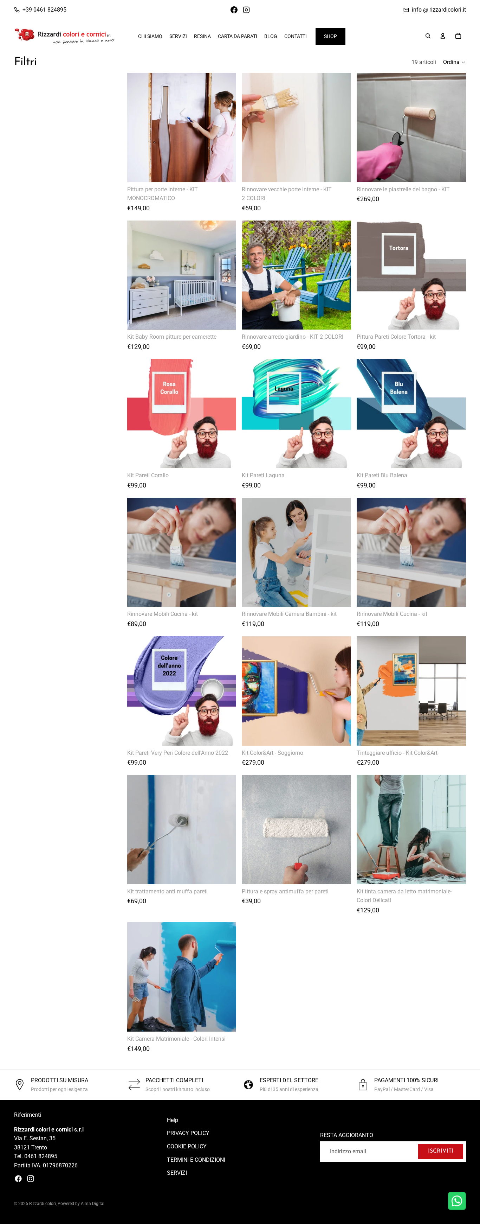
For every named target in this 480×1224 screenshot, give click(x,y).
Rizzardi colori (42, 1203)
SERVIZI (177, 1173)
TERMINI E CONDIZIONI (196, 1159)
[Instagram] (30, 1178)
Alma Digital (92, 1203)
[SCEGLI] (225, 171)
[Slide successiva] (225, 127)
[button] (454, 62)
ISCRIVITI (440, 1151)
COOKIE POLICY (187, 1146)
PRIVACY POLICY (188, 1133)
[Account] (442, 36)
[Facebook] (18, 1178)
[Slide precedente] (137, 127)
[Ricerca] (428, 36)
